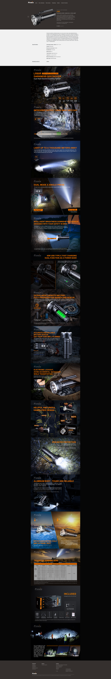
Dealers (58, 2)
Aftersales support (44, 664)
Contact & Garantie (64, 2)
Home (36, 2)
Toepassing (54, 2)
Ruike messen (48, 2)
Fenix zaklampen (41, 2)
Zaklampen (33, 664)
